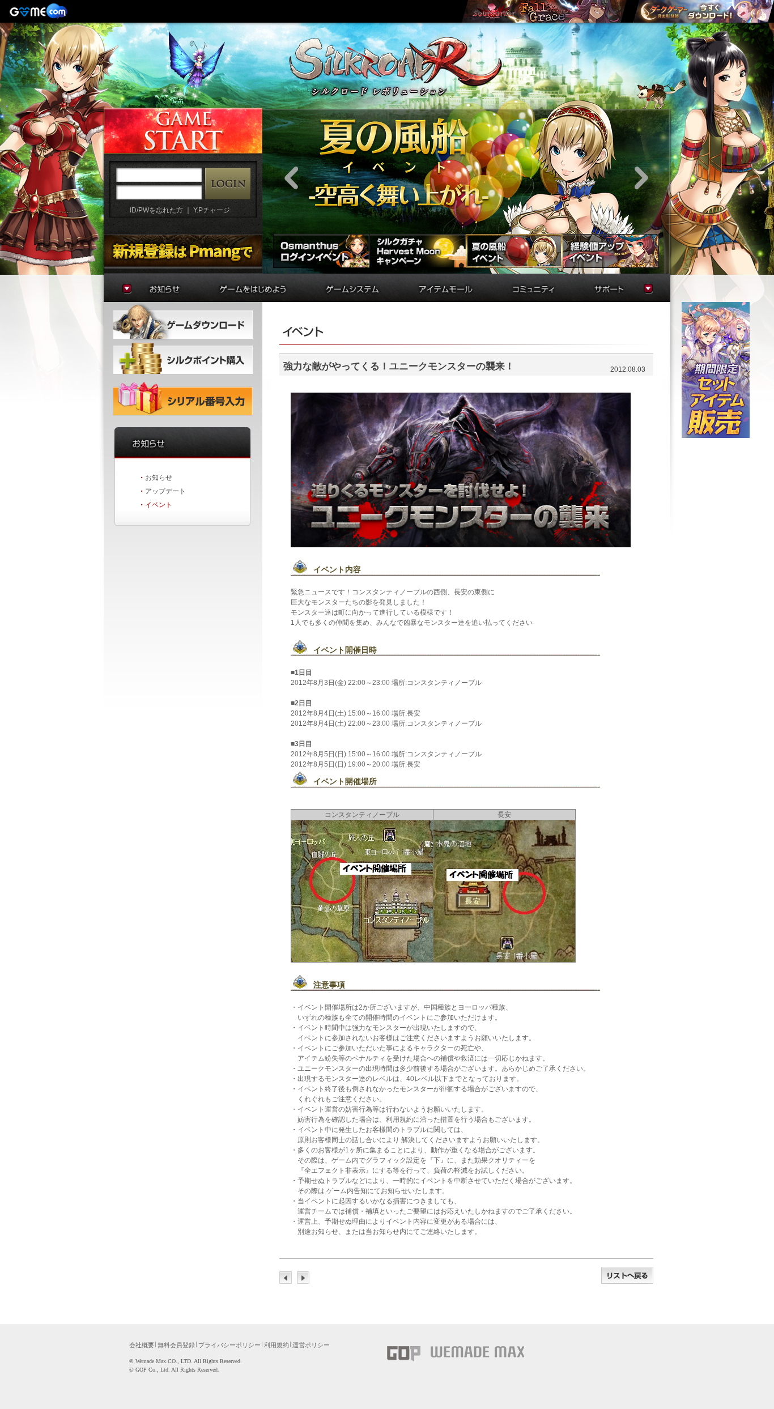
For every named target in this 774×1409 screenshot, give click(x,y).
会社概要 (141, 1345)
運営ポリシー (311, 1345)
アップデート (165, 491)
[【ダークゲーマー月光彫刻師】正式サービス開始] (703, 11)
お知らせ (158, 478)
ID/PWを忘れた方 (156, 210)
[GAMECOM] (39, 11)
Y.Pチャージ (211, 210)
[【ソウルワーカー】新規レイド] (544, 11)
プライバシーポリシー (229, 1345)
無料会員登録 (176, 1345)
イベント (158, 505)
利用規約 (276, 1345)
